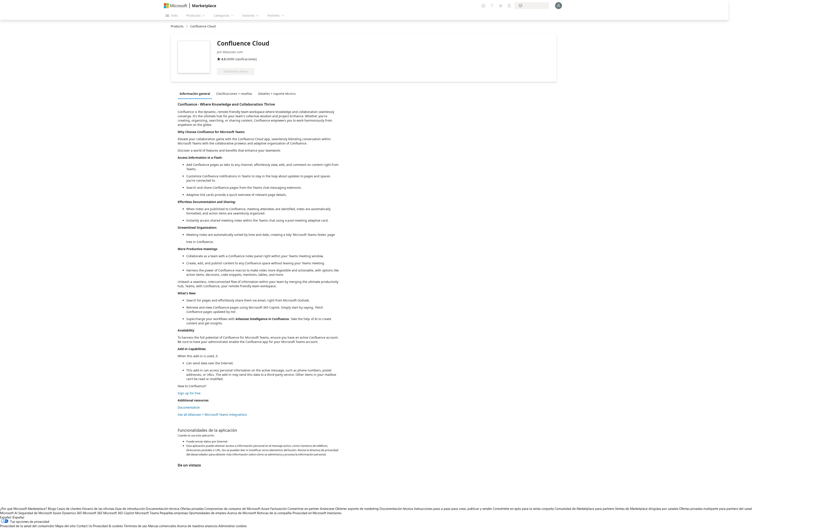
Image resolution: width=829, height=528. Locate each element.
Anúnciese (327, 508)
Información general (195, 94)
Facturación (278, 508)
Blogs (52, 508)
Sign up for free (189, 393)
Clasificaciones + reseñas (234, 94)
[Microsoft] (175, 5)
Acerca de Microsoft (241, 513)
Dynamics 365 (72, 513)
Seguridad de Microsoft (35, 513)
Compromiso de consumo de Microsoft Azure (237, 508)
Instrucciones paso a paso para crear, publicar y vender (453, 508)
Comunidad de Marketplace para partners (584, 508)
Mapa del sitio (65, 526)
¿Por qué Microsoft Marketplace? (23, 508)
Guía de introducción (130, 508)
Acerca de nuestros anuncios (197, 526)
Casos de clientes (69, 508)
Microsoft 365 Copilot (118, 513)
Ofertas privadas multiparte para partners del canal (715, 508)
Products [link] (177, 26)
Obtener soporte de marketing (357, 508)
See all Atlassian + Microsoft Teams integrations (212, 414)
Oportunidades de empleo (207, 513)
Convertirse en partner (303, 508)
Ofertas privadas (192, 508)
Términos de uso (135, 526)
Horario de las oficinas (98, 508)
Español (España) (12, 517)
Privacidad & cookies (108, 526)
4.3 (223, 59)
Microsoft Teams (147, 513)
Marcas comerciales (162, 526)
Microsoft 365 (92, 513)
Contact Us (84, 526)
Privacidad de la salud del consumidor (27, 526)
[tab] (196, 93)
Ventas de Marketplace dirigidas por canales (646, 508)
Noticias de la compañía (274, 513)
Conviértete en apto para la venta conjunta (523, 508)
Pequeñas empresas (174, 513)
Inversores (334, 513)
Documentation (189, 407)
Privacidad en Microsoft (309, 513)
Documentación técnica (162, 508)
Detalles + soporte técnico (277, 94)
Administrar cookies (232, 526)
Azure (57, 513)
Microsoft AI (8, 513)
